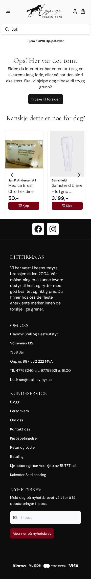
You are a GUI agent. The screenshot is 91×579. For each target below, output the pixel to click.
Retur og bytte (22, 447)
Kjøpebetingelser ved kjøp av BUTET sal (43, 465)
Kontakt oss (20, 429)
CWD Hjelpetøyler (51, 41)
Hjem (32, 41)
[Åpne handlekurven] (83, 11)
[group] (23, 175)
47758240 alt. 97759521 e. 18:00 (43, 370)
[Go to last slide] (12, 175)
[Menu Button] (8, 11)
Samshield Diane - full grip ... (67, 188)
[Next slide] (79, 175)
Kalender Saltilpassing (28, 474)
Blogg (14, 402)
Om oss (16, 420)
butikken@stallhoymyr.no (31, 379)
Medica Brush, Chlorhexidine (21, 188)
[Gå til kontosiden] (75, 11)
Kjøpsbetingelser (24, 438)
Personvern (19, 411)
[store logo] (45, 11)
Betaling (17, 456)
